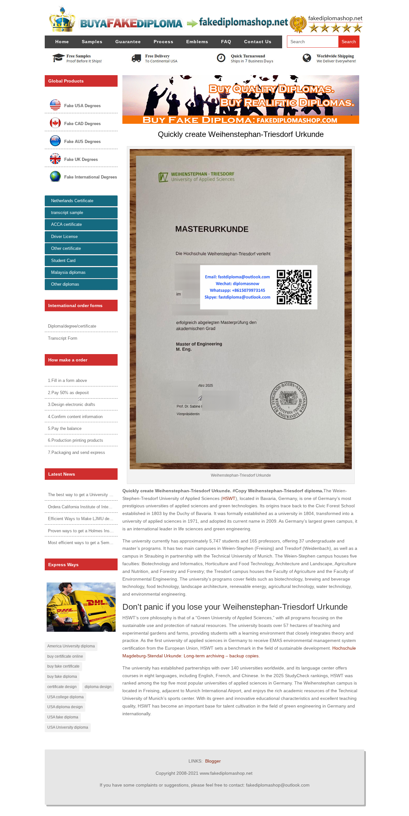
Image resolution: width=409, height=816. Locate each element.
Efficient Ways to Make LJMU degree (82, 518)
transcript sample (67, 212)
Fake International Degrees (90, 177)
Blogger (213, 761)
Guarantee (128, 41)
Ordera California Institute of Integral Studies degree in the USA (107, 506)
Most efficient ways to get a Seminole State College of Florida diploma (113, 542)
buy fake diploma (62, 676)
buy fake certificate (63, 666)
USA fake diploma (62, 717)
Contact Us (258, 41)
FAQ (226, 41)
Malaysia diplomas (68, 272)
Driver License (64, 236)
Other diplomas (65, 284)
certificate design (62, 687)
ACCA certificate (66, 224)
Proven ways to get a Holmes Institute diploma (91, 530)
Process (164, 41)
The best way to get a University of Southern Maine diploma (103, 494)
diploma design (98, 687)
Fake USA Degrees (82, 105)
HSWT (228, 498)
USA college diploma (65, 697)
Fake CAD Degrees (82, 123)
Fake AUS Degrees (82, 141)
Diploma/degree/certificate (72, 326)
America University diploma (71, 646)
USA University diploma (67, 727)
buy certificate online (65, 656)
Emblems (197, 41)
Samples (92, 41)
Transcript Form (62, 338)
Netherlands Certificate (72, 200)
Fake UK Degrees (81, 159)
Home (62, 41)
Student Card (63, 260)
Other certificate (66, 248)
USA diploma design (65, 707)
